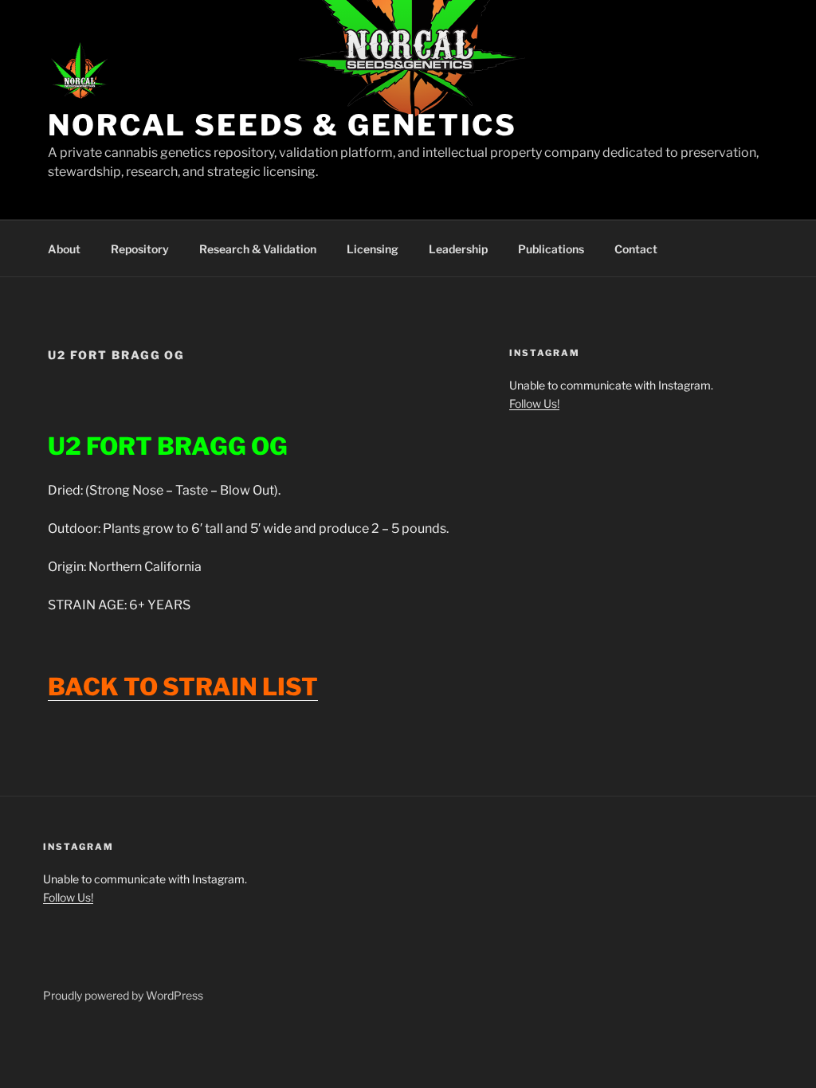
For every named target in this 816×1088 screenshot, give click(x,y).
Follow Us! (534, 403)
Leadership (458, 249)
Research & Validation (257, 249)
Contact (635, 249)
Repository (140, 249)
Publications (551, 249)
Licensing (372, 249)
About (64, 249)
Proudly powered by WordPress (123, 995)
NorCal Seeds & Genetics (282, 125)
